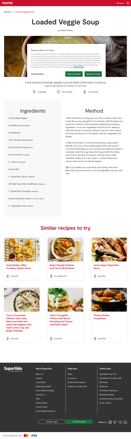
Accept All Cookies (93, 74)
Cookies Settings (37, 74)
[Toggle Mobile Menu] (128, 3)
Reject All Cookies (74, 74)
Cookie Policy (78, 67)
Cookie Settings (79, 422)
